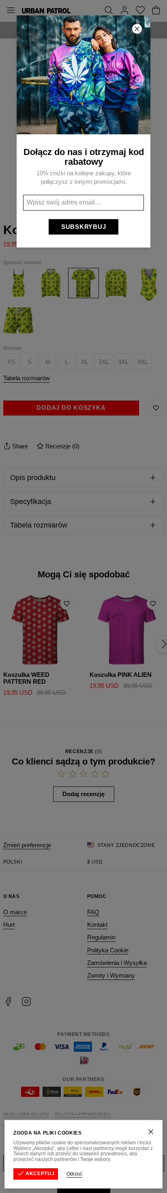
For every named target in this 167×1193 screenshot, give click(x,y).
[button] (83, 596)
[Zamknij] (151, 1132)
